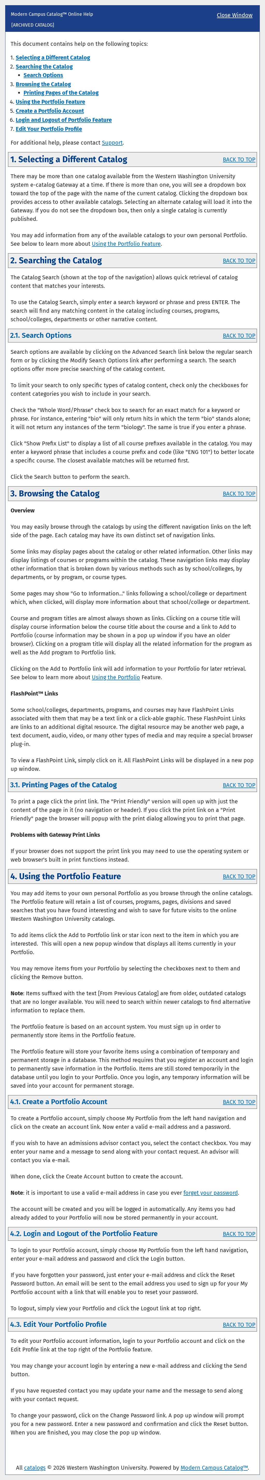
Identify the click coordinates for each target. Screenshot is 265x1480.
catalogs (35, 1467)
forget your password (210, 1192)
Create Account (50, 110)
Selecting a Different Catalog (53, 57)
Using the (116, 677)
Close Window (235, 15)
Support (112, 142)
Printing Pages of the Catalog (61, 92)
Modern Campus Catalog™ (214, 1467)
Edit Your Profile (49, 128)
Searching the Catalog (44, 66)
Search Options (43, 75)
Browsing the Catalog (43, 84)
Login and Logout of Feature (64, 119)
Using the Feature (50, 101)
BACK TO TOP (239, 159)
